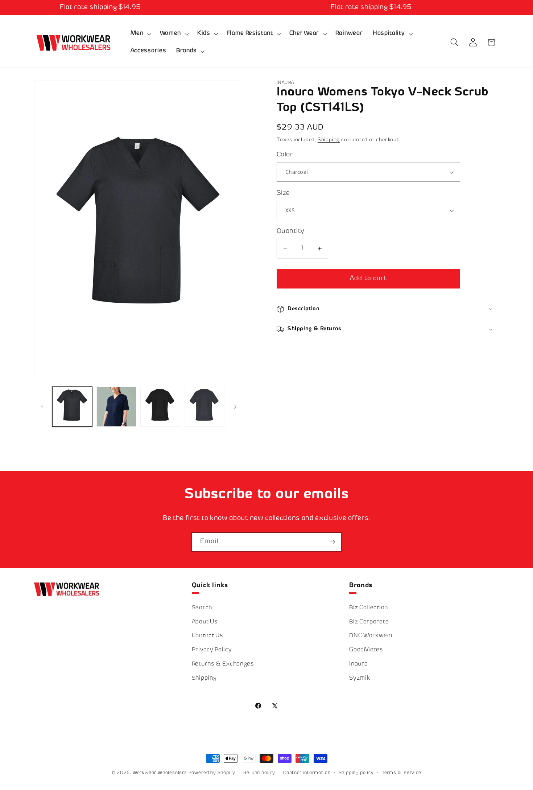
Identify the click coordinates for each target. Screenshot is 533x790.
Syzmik (359, 678)
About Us (205, 622)
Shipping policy (356, 773)
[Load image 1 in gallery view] (72, 407)
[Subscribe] (332, 542)
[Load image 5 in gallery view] (204, 407)
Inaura (358, 664)
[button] (140, 33)
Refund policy (259, 773)
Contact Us (207, 635)
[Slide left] (42, 407)
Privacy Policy (212, 649)
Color (285, 155)
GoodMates (366, 649)
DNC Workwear (371, 635)
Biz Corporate (369, 622)
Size (283, 193)
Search (202, 607)
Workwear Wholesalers (160, 773)
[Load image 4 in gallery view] (160, 407)
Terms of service (401, 773)
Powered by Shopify (212, 773)
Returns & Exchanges (223, 664)
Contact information (306, 773)
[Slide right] (235, 407)
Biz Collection (368, 607)
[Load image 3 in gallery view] (116, 407)
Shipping (329, 140)
